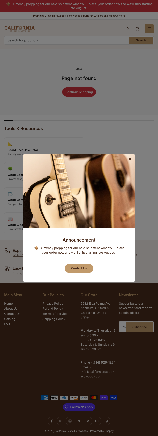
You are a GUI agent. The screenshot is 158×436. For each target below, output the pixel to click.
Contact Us (79, 268)
